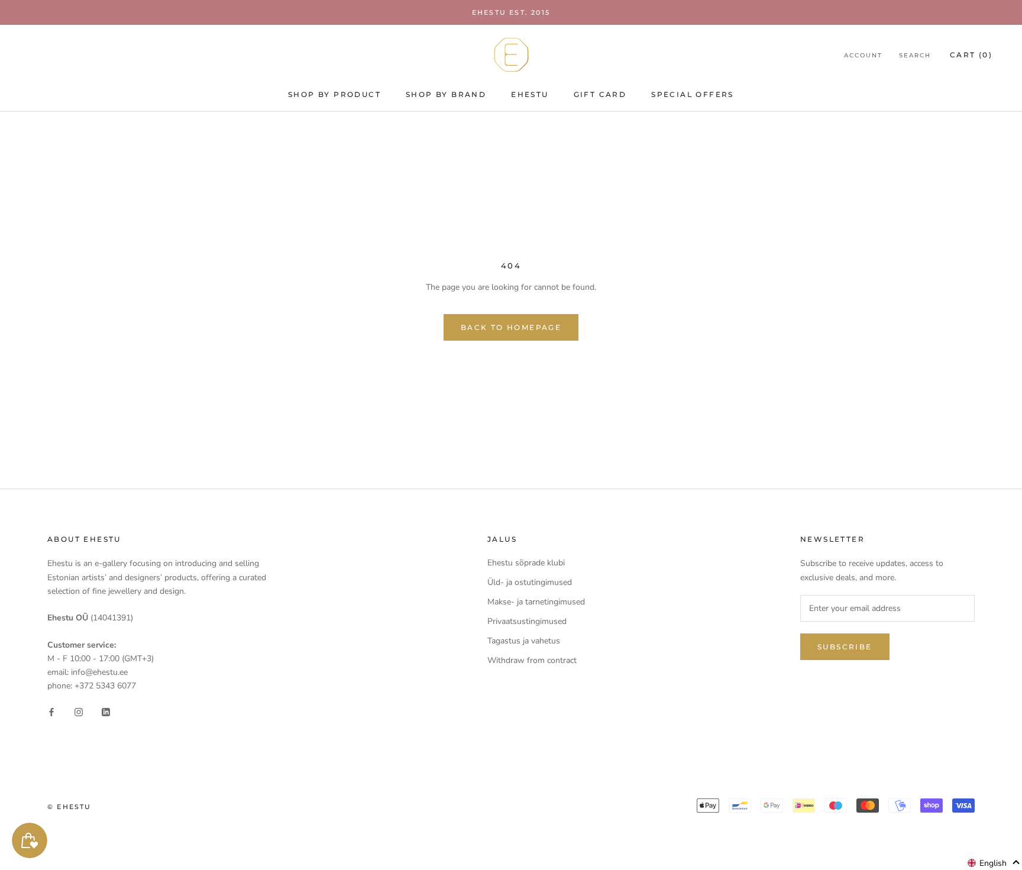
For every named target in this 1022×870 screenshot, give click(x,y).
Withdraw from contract (532, 660)
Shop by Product (334, 94)
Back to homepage (511, 327)
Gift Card (600, 94)
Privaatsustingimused (527, 621)
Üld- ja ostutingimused (529, 582)
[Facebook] (51, 711)
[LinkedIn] (106, 711)
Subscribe (844, 646)
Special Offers (692, 94)
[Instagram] (79, 711)
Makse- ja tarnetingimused (536, 601)
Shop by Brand (446, 94)
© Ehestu (69, 807)
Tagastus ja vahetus (523, 640)
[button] (994, 863)
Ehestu (529, 94)
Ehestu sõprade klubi (526, 562)
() (971, 54)
